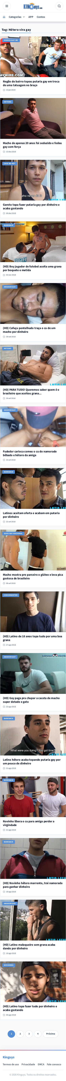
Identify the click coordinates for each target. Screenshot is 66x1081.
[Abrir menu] (7, 6)
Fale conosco (54, 1064)
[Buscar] (59, 6)
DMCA (41, 1064)
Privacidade (28, 1064)
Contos (41, 17)
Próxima (50, 1034)
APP (30, 17)
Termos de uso (11, 1064)
